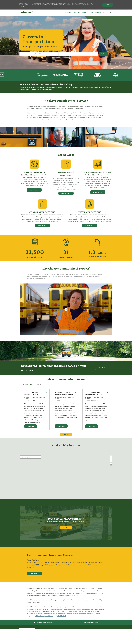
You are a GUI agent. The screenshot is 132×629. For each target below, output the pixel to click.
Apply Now (30, 426)
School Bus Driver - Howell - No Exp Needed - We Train (64, 393)
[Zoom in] (111, 456)
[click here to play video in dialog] (66, 309)
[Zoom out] (111, 459)
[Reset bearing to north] (111, 461)
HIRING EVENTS (96, 13)
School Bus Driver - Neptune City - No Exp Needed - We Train (93, 393)
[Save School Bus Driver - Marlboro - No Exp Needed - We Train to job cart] (46, 392)
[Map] (66, 474)
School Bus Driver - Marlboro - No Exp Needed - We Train (31, 393)
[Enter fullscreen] (111, 464)
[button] (103, 54)
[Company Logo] (26, 13)
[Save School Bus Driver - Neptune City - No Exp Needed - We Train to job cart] (106, 392)
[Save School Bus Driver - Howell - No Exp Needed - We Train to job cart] (76, 392)
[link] (66, 528)
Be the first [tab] (38, 384)
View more (66, 434)
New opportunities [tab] (27, 384)
